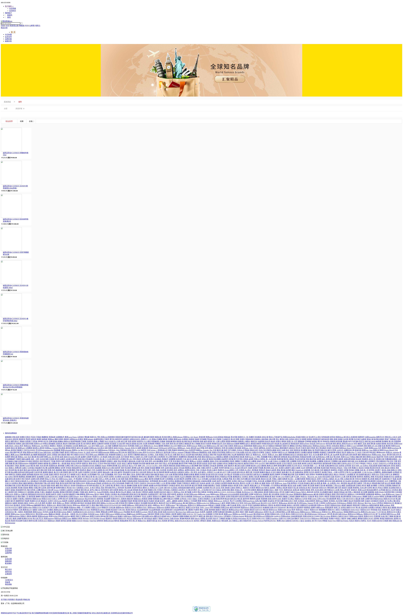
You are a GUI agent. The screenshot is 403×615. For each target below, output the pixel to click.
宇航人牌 (46, 483)
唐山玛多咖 (121, 494)
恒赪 (126, 479)
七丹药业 (381, 485)
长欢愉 (257, 499)
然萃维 (208, 443)
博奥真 (308, 479)
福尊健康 (30, 474)
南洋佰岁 (80, 503)
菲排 (12, 481)
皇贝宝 (42, 494)
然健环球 (127, 437)
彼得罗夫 (140, 441)
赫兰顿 (237, 465)
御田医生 (30, 483)
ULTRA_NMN (157, 465)
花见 (249, 461)
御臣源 (156, 474)
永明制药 (396, 472)
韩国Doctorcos (212, 446)
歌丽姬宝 (323, 452)
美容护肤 (20, 108)
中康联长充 (303, 505)
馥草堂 (208, 468)
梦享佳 (110, 470)
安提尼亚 (81, 459)
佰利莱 (40, 441)
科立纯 (84, 468)
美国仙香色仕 (76, 468)
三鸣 (364, 483)
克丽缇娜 (169, 441)
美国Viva (17, 494)
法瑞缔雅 (307, 470)
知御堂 (14, 503)
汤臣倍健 (264, 439)
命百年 (162, 501)
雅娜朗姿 (45, 437)
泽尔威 (181, 468)
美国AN (257, 459)
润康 (174, 454)
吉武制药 (206, 488)
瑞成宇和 (379, 457)
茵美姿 (282, 439)
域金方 (162, 474)
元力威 (212, 499)
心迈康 (336, 490)
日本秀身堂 (161, 457)
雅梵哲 (143, 450)
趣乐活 (287, 443)
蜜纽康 (253, 443)
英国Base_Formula (51, 448)
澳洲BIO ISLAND (170, 446)
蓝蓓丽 (7, 448)
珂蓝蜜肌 (205, 465)
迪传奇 (304, 463)
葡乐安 (242, 483)
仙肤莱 (363, 439)
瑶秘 (200, 465)
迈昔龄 (223, 505)
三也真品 (203, 470)
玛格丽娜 (291, 452)
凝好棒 (22, 465)
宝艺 (379, 448)
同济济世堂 (105, 490)
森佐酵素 (159, 461)
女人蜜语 (147, 441)
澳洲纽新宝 (237, 477)
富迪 (383, 446)
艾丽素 (83, 441)
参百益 (33, 470)
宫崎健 (149, 499)
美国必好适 (249, 439)
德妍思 (258, 443)
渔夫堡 (267, 441)
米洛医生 (257, 439)
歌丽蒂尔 (334, 470)
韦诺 (74, 483)
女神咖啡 (268, 481)
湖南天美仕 (143, 477)
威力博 (194, 485)
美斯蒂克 (360, 477)
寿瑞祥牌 (112, 454)
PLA (28, 481)
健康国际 (8, 437)
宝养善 (60, 499)
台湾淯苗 (347, 465)
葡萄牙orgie (260, 488)
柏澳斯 (176, 499)
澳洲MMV (264, 505)
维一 (59, 463)
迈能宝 (25, 503)
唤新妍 (309, 452)
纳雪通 (394, 496)
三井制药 (291, 496)
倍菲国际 (236, 474)
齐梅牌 (127, 483)
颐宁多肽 (163, 494)
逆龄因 (336, 492)
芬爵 (287, 461)
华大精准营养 (331, 499)
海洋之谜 (351, 441)
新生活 (189, 441)
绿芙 (355, 443)
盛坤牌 (134, 468)
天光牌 (144, 443)
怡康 (315, 468)
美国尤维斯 (29, 443)
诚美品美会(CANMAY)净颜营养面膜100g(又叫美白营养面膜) (15, 386)
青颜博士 (367, 477)
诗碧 (215, 454)
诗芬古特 (214, 474)
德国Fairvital (36, 499)
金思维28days (321, 457)
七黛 (111, 472)
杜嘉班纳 (354, 437)
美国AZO (66, 485)
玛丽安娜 (71, 443)
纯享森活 (327, 494)
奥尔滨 (233, 439)
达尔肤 (75, 446)
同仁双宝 (194, 472)
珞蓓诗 (27, 479)
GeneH (27, 465)
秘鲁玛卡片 (380, 437)
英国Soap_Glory (247, 448)
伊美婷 (312, 448)
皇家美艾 (318, 472)
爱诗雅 (114, 465)
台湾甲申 (341, 472)
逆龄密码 (144, 494)
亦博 (223, 448)
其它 (317, 448)
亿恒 (115, 472)
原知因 (98, 483)
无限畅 (356, 470)
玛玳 (134, 459)
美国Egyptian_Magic (379, 454)
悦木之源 (262, 450)
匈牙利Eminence (357, 448)
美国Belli (271, 446)
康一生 (268, 459)
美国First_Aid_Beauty (190, 437)
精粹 (362, 501)
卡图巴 (203, 468)
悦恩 (383, 483)
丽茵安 (193, 483)
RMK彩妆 (335, 446)
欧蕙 (299, 463)
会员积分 (12, 11)
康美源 (68, 448)
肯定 (107, 454)
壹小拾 (95, 477)
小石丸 (189, 499)
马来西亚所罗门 (153, 494)
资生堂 (343, 452)
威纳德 (263, 465)
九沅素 (46, 477)
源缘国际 (371, 492)
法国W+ (187, 472)
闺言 (16, 492)
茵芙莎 (289, 463)
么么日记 (261, 463)
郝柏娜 (156, 479)
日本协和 (398, 492)
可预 (377, 461)
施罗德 (246, 463)
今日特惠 (8, 34)
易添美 (297, 452)
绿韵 (307, 474)
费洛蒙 (87, 437)
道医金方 (211, 505)
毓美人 (204, 472)
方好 (312, 470)
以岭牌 (124, 505)
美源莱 (32, 501)
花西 (396, 457)
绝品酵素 (313, 461)
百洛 (364, 443)
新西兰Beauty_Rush (76, 496)
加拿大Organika (69, 457)
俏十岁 (265, 446)
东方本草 (90, 468)
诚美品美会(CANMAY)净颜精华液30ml (15, 154)
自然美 (391, 457)
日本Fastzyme (320, 443)
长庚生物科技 (330, 465)
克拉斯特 (170, 470)
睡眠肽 (21, 25)
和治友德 (82, 481)
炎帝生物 (145, 459)
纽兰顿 (139, 443)
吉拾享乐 (181, 490)
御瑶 (364, 457)
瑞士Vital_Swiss (370, 503)
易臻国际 (188, 477)
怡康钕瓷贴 (299, 472)
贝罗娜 (345, 470)
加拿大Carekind (373, 496)
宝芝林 (43, 488)
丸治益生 (174, 488)
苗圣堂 (91, 492)
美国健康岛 (155, 441)
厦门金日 (220, 446)
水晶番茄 (99, 470)
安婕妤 (197, 439)
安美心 (241, 485)
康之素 (112, 485)
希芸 (355, 483)
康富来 (263, 479)
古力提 (118, 479)
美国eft (154, 439)
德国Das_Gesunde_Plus (204, 450)
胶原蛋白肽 (14, 25)
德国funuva (138, 499)
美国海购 (264, 499)
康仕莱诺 (13, 452)
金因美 (273, 470)
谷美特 (228, 496)
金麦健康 (40, 477)
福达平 (306, 454)
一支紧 (335, 472)
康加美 (63, 454)
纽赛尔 (113, 501)
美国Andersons (79, 499)
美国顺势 (102, 461)
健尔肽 (316, 470)
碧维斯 (41, 479)
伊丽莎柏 (171, 465)
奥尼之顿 (136, 494)
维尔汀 (16, 441)
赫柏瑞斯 (37, 505)
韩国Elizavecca (210, 457)
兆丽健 (147, 468)
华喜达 (268, 483)
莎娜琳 (159, 439)
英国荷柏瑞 (248, 446)
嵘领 (110, 488)
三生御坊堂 (226, 439)
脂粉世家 (356, 492)
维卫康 (398, 499)
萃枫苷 (124, 481)
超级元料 (129, 499)
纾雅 (77, 470)
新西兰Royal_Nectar (151, 446)
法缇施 (68, 459)
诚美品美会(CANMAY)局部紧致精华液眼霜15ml (15, 353)
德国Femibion (257, 446)
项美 (82, 490)
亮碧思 (28, 439)
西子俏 (236, 459)
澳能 (56, 439)
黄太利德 (197, 457)
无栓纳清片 (380, 481)
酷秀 (321, 454)
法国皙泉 (59, 443)
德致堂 (278, 472)
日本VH (8, 483)
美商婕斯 (151, 443)
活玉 (119, 465)
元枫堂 (287, 492)
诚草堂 (120, 472)
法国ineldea (183, 505)
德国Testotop (63, 479)
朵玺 (93, 446)
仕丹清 (304, 499)
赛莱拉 (278, 441)
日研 (321, 470)
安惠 (129, 441)
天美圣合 (205, 454)
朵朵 (272, 468)
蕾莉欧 (383, 443)
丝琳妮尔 (98, 465)
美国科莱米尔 (64, 496)
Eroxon (56, 490)
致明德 (309, 439)
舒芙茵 (121, 503)
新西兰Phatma (250, 496)
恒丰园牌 (144, 503)
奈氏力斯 (124, 441)
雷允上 (101, 479)
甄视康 (211, 477)
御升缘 (302, 459)
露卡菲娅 (251, 479)
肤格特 (40, 463)
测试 (198, 477)
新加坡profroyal (210, 496)
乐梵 (272, 483)
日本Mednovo (342, 503)
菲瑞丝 (334, 463)
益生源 (312, 443)
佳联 (117, 503)
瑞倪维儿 (35, 448)
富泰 (395, 463)
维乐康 (150, 503)
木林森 (205, 485)
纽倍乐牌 (188, 485)
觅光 (234, 479)
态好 (118, 501)
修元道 (239, 499)
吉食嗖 (202, 477)
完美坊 (27, 437)
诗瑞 (14, 437)
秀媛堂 (102, 441)
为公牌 (233, 454)
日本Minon (275, 448)
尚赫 (21, 454)
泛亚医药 (71, 501)
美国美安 (21, 439)
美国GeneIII (362, 490)
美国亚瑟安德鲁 (306, 457)
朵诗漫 (341, 465)
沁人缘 (216, 472)
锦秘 (198, 468)
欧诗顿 (376, 439)
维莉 (37, 465)
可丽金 (352, 457)
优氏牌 (284, 488)
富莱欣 (80, 439)
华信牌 (94, 457)
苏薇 (365, 446)
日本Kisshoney (357, 496)
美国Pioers (298, 499)
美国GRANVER (389, 499)
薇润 (25, 470)
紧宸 (42, 470)
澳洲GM (376, 450)
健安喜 (33, 439)
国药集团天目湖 (34, 494)
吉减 (170, 474)
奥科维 (140, 501)
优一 (242, 490)
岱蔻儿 (164, 463)
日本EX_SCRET (372, 463)
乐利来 (291, 439)
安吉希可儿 (313, 437)
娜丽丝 (292, 446)
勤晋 (158, 483)
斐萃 (241, 503)
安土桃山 (290, 499)
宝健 (23, 443)
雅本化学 (162, 503)
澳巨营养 (24, 485)
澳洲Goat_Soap (367, 450)
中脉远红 (362, 463)
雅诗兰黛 (220, 450)
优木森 (220, 474)
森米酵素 (225, 461)
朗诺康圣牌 (42, 454)
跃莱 (187, 461)
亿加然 (214, 481)
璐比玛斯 (291, 474)
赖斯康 (252, 499)
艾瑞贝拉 (86, 461)
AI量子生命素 (231, 505)
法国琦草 (125, 439)
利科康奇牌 (371, 481)
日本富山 (325, 479)
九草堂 (264, 461)
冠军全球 (243, 468)
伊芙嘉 (68, 468)
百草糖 (71, 499)
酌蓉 (199, 501)
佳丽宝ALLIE (282, 452)
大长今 (394, 437)
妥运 (331, 457)
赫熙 (57, 485)
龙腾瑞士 (181, 470)
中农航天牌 (69, 481)
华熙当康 (138, 505)
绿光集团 (87, 503)
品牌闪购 (8, 39)
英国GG (11, 468)
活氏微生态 (34, 481)
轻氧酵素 (172, 459)
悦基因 (151, 501)
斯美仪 (139, 488)
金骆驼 (150, 492)
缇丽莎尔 (85, 463)
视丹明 (15, 477)
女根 (225, 465)
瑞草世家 (32, 496)
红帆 (333, 481)
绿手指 (56, 457)
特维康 (264, 443)
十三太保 (108, 459)
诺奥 (368, 443)
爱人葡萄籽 (53, 463)
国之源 (16, 470)
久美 (39, 503)
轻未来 (202, 483)
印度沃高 (241, 496)
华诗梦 (221, 468)
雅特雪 (181, 463)
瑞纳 (357, 441)
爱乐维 (57, 459)
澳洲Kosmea (373, 448)
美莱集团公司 (163, 450)
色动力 (380, 488)
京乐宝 (100, 477)
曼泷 (316, 496)
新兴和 (45, 465)
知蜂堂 (359, 483)
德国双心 (53, 446)
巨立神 (132, 472)
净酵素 (237, 461)
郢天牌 (162, 479)
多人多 (329, 454)
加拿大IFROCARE (274, 499)
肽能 (201, 441)
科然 (53, 470)
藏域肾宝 (72, 494)
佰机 (353, 461)
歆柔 (63, 461)
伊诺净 (165, 465)
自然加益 (299, 454)
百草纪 (194, 479)
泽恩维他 (73, 503)
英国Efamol (398, 443)
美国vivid (104, 437)
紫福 (203, 457)
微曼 (47, 459)
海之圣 (156, 472)
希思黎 (351, 439)
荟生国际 (56, 492)
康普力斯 (249, 472)
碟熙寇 (348, 496)
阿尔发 (69, 488)
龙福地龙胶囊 (206, 481)
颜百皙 (56, 474)
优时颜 (131, 479)
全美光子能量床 (228, 463)
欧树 (152, 463)
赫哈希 (349, 505)
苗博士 (239, 505)
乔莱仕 (182, 461)
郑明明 (228, 441)
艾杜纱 (255, 448)
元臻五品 (24, 494)
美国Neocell (38, 443)
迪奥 (283, 450)
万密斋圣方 (186, 483)
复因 (146, 461)
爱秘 (278, 470)
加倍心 (150, 505)
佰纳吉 (212, 461)
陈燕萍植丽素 (76, 441)
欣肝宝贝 (125, 465)
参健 (113, 479)
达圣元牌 (142, 472)
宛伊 (46, 470)
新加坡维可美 (21, 490)
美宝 (391, 461)
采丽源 (18, 474)
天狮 (50, 441)
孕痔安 (58, 461)
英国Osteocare (238, 446)
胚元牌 (11, 470)
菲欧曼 (227, 488)
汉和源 (217, 483)
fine (6, 477)
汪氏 (270, 477)
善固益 (130, 503)
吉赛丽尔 (185, 439)
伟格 (157, 470)
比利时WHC (258, 494)
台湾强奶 (382, 490)
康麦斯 (332, 441)
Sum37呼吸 (200, 448)
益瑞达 (13, 490)
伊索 (307, 459)
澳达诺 (83, 474)
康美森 (62, 492)
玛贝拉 (33, 437)
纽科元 (266, 488)
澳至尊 (181, 479)
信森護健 (123, 501)
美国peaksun (283, 503)
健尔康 (34, 457)
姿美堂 (18, 479)
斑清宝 (192, 470)
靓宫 (214, 463)
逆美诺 (337, 496)
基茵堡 (284, 499)
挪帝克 (94, 443)
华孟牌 (26, 501)
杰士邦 (244, 505)
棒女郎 (74, 461)
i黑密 (169, 494)
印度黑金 (276, 485)
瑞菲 (178, 454)
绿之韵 (45, 441)
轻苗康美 (179, 459)
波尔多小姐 (292, 503)
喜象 (97, 505)
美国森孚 (165, 459)
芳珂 (93, 470)
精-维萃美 (277, 505)
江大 (258, 485)
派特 (70, 472)
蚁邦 (38, 470)
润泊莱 (276, 443)
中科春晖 (194, 501)
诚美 (205, 441)
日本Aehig (247, 503)
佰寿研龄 (100, 499)
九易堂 (80, 472)
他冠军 (381, 501)
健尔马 (375, 488)
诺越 (362, 499)
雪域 (207, 477)
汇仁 (252, 492)
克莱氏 (242, 439)
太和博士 (333, 483)
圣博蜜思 (371, 461)
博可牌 (389, 454)
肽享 (348, 490)
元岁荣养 (223, 483)
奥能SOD (66, 441)
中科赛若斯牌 (360, 494)
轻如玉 (218, 490)
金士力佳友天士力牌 (112, 441)
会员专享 (8, 37)
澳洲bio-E (193, 461)
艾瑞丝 (38, 437)
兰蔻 (214, 450)
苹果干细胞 (188, 463)
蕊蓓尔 (176, 468)
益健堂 (15, 499)
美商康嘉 (156, 499)
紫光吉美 (270, 443)
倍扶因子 (342, 474)
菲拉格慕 (257, 437)
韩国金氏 (393, 439)
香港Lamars (93, 454)
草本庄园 (141, 463)
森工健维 (163, 499)
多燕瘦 (281, 468)
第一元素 (216, 441)
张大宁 (163, 505)
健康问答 (8, 41)
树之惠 (351, 450)
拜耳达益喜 (379, 477)
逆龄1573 (169, 492)
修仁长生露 (59, 477)
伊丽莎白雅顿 (271, 450)
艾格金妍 (187, 452)
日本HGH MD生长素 (113, 481)
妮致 (115, 461)
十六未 (364, 472)
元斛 (165, 488)
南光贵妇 (95, 485)
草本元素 (218, 461)
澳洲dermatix (380, 452)
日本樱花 (303, 452)
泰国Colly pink (372, 446)
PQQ (27, 25)
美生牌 (219, 454)
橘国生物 (260, 490)
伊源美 (231, 461)
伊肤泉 (338, 452)
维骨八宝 (249, 454)
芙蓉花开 (262, 470)
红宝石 (273, 472)
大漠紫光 (62, 490)
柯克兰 (46, 446)
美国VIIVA (375, 474)
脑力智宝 (396, 501)
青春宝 (270, 457)
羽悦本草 (46, 461)
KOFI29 (243, 474)
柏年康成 (198, 454)
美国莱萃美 (11, 443)
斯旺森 (373, 443)
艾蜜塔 (106, 439)
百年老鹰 (42, 481)
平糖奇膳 (136, 454)
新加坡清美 (260, 496)
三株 (399, 481)
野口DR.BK (123, 452)
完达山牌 (363, 488)
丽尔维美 (10, 465)
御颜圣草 (327, 470)
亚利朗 (288, 470)
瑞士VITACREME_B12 (89, 450)
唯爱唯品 (22, 477)
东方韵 (311, 472)
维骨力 (37, 25)
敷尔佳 (240, 463)
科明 (387, 474)
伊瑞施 (386, 477)
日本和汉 (245, 477)
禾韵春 (20, 488)
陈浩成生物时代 (372, 490)
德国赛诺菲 (241, 454)
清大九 (299, 465)
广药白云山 (337, 485)
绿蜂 (143, 474)
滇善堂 (99, 472)
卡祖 (115, 474)
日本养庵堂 (137, 496)
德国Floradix (181, 446)
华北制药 (127, 468)
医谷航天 (17, 505)
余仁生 (337, 479)
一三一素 (317, 465)
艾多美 (303, 448)
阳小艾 (9, 499)
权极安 (386, 488)
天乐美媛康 (323, 492)
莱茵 (335, 439)
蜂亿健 (52, 488)
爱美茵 (135, 501)
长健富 (299, 485)
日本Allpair (289, 494)
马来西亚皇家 (350, 485)
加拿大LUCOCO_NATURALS (225, 492)
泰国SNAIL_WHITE (260, 454)
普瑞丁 (387, 439)
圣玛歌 (194, 459)
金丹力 (247, 443)
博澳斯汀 (158, 443)
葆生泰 (357, 499)
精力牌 (50, 490)
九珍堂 (119, 463)
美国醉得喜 (183, 457)
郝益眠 (121, 483)
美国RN (312, 474)
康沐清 (59, 505)
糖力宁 (389, 479)
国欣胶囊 (363, 481)
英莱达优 (327, 461)
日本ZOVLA (383, 463)
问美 (131, 483)
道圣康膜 (97, 468)
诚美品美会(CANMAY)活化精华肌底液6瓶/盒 (15, 220)
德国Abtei (143, 454)
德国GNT (394, 470)
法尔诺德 (335, 448)
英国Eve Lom (351, 446)
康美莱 (164, 439)
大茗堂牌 (295, 505)
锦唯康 (284, 479)
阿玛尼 (274, 481)
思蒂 (194, 463)
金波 (29, 470)
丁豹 (177, 505)
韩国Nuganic (395, 446)
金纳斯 (251, 459)
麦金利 (272, 441)
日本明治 (170, 481)
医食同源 (358, 450)
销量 (22, 121)
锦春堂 (330, 492)
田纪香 (351, 479)
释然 (393, 492)
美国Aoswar (218, 501)
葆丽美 (340, 459)
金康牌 (83, 457)
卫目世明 (256, 472)
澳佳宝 (132, 457)
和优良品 (333, 468)
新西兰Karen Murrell (387, 450)
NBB (382, 468)
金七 (224, 481)
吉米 (156, 463)
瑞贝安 (361, 468)
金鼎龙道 (173, 472)
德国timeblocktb (202, 505)
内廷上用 (343, 490)
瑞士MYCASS (266, 503)
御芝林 (151, 479)
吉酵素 (253, 461)
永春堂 (214, 470)
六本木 (132, 474)
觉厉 (340, 488)
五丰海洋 (93, 472)
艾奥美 (200, 499)
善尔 (182, 485)
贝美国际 (388, 485)
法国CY (25, 468)
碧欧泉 (252, 450)
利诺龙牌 (234, 496)
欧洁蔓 (184, 441)
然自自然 (390, 443)
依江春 (102, 459)
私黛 (394, 479)
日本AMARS (151, 483)
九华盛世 (122, 459)
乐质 (102, 474)
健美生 (339, 443)
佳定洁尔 (248, 452)
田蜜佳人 (239, 488)
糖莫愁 (364, 479)
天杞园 (92, 461)
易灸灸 (230, 485)
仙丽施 (397, 477)
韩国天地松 (226, 454)
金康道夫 (180, 494)
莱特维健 (61, 465)
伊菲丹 (106, 477)
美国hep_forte (22, 457)
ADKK (10, 477)
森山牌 (350, 483)
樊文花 (320, 441)
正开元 (111, 496)
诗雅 (327, 457)
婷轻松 (83, 505)
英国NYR (285, 446)
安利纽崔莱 (325, 437)
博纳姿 (22, 441)
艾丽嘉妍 (308, 441)
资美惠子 (28, 441)
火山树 (270, 461)
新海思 (344, 505)
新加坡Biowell (81, 485)
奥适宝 (67, 452)
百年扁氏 (205, 479)
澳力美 (19, 452)
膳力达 (86, 490)
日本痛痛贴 (169, 479)
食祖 (273, 496)
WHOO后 (94, 452)
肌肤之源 (311, 450)
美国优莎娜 (119, 437)
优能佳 (392, 468)
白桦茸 (31, 25)
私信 (236, 463)
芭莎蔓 (229, 477)
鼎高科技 (28, 499)
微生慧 (246, 485)
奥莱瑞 (144, 499)
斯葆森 (238, 492)
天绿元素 (261, 481)
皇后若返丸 (355, 481)
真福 (388, 470)
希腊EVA (355, 468)
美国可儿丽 (289, 477)
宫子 (68, 474)
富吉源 (208, 474)
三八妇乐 (358, 452)
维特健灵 (133, 470)
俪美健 (44, 439)
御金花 (268, 470)
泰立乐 (14, 496)
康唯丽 (297, 496)
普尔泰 (322, 485)
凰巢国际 (59, 470)
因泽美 (278, 463)
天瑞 (156, 454)
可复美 (386, 457)
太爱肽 (222, 441)
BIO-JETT (223, 472)
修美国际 (283, 485)
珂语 (41, 474)
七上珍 (162, 483)
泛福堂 (7, 501)
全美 (169, 463)
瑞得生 (121, 490)
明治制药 (79, 479)
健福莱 (344, 461)
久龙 (390, 474)
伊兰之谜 (115, 483)
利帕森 (285, 496)
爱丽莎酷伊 (284, 448)
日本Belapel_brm (198, 496)
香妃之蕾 (89, 477)
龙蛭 (336, 488)
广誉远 (345, 468)
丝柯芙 (173, 494)
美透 (322, 465)
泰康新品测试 (180, 481)
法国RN (180, 501)
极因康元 (211, 485)
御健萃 (38, 496)
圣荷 (17, 437)
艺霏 (170, 461)
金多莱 (208, 483)
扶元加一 (291, 479)
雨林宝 (181, 443)
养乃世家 (311, 485)
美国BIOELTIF (388, 503)
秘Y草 (12, 501)
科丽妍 (340, 439)
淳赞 (106, 488)
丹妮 (28, 490)
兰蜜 (325, 490)
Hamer (104, 465)
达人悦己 (247, 470)
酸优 (232, 490)
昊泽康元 (332, 501)
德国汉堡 (378, 479)
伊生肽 (209, 470)
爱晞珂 (398, 483)
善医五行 (170, 499)
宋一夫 (99, 457)
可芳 (135, 465)
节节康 (263, 485)
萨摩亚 (261, 452)
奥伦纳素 (237, 448)
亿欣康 (117, 457)
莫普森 (175, 474)
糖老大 (63, 488)
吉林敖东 (180, 472)
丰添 (41, 465)
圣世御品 (157, 459)
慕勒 (169, 450)
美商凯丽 (188, 481)
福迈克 (146, 501)
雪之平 (232, 501)
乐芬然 (18, 485)
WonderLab (299, 470)
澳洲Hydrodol (371, 457)
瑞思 (334, 443)
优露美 (321, 494)
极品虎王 (367, 474)
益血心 (194, 499)
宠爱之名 (290, 441)
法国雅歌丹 (60, 437)
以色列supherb (331, 503)
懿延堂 (95, 481)
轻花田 (31, 485)
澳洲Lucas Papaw (71, 437)
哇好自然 (162, 492)
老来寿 (354, 454)
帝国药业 (223, 477)
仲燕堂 (52, 483)
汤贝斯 (399, 479)
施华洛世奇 (325, 439)
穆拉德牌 (357, 472)
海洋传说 (134, 437)
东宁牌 (74, 472)
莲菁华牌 (68, 492)
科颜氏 (233, 450)
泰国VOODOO (79, 454)
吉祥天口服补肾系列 (314, 463)
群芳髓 (371, 470)
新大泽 (176, 443)
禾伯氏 (52, 485)
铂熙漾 (192, 488)
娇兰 (257, 450)
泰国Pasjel (21, 448)
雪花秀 (317, 450)
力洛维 (107, 485)
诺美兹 (37, 492)
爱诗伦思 (115, 459)
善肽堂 (113, 463)
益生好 (56, 481)
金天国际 (55, 452)
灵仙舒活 (271, 501)
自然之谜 (265, 437)
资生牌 (134, 488)
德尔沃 (313, 479)
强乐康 (256, 477)
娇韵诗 (42, 448)
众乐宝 (217, 488)
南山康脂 (14, 472)
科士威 (282, 443)
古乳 (237, 470)
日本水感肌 (240, 452)
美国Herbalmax (23, 463)
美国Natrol (230, 443)
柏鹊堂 (382, 496)
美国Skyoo (192, 503)
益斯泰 (276, 494)
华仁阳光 (78, 477)
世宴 (145, 490)
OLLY (199, 479)
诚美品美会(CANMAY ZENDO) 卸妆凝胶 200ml (15, 287)
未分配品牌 (312, 505)
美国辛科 (35, 461)
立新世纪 (80, 437)
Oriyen (232, 468)
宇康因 (81, 492)
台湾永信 (183, 499)
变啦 (341, 479)
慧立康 (297, 459)
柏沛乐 (178, 485)
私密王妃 (343, 494)
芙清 (174, 461)
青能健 (214, 443)
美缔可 (166, 461)
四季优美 (18, 468)
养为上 (114, 488)
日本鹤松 (238, 501)
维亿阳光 (344, 483)
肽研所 (176, 477)
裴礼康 (193, 448)
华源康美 (364, 459)
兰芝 (229, 450)
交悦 (154, 490)
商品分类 (4, 28)
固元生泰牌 (163, 481)
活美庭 (245, 459)
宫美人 (54, 499)
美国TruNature (304, 443)
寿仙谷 (339, 468)
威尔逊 (316, 494)
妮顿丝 (394, 459)
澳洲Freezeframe (393, 448)
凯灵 (21, 446)
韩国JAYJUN (231, 452)
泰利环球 (118, 439)
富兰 (310, 454)
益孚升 (145, 470)
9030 (169, 488)
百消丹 (327, 505)
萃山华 (123, 492)
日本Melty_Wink (114, 450)
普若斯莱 (357, 501)
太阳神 (88, 457)
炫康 (349, 461)
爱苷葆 (168, 483)
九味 (133, 492)
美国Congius (312, 499)
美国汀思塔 (336, 494)
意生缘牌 (107, 499)
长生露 (237, 468)
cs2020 (258, 465)
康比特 (65, 443)
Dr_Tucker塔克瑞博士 (102, 492)
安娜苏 (251, 437)
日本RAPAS (87, 479)
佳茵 (32, 459)
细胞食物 (301, 441)
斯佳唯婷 (322, 448)
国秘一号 (24, 496)
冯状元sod (241, 481)
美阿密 (306, 472)
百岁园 (68, 470)
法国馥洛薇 (370, 494)
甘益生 (237, 490)
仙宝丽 (77, 443)
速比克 (387, 468)
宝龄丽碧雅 (331, 452)
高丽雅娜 (57, 450)
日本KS (276, 461)
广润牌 (177, 496)
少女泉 (7, 488)
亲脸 (211, 454)
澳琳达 (31, 488)
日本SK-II (240, 450)
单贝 (93, 488)
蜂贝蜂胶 (320, 481)
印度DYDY (323, 488)
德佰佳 (289, 505)
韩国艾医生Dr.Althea (135, 452)
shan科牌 (336, 454)
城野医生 (262, 448)
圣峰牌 (217, 505)
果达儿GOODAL (149, 452)
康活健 (397, 503)
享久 (99, 474)
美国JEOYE (156, 496)
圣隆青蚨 (220, 465)
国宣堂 (290, 488)
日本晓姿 (67, 477)
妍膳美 (253, 490)
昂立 (53, 479)
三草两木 (322, 503)
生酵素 (346, 450)
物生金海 (106, 472)
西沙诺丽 (305, 461)
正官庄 (284, 463)
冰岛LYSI (134, 448)
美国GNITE (9, 494)
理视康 (199, 485)
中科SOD (358, 479)
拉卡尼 (37, 501)
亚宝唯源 (392, 488)
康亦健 (283, 470)
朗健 (318, 468)
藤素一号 (269, 485)
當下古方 (212, 490)
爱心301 (129, 459)
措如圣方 (44, 501)
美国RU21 (120, 454)
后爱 (48, 488)
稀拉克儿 (388, 437)
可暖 (395, 461)
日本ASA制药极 (186, 496)
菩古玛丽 (234, 437)
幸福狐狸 (319, 474)
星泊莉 (140, 490)
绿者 (340, 461)
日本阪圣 (171, 485)
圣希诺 (138, 474)
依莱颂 (115, 490)
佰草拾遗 (21, 472)
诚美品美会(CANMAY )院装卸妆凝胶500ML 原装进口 (16, 419)
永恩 (101, 501)
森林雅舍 (234, 441)
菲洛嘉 (298, 437)
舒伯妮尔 (307, 483)
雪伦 (99, 437)
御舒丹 (175, 457)
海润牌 (156, 492)
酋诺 (379, 483)
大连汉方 (226, 501)
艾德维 (179, 483)
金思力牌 (348, 454)
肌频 (276, 490)
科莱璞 (252, 488)
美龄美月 (231, 465)
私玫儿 (303, 492)
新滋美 (105, 457)
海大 (193, 443)
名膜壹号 (287, 468)
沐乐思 (268, 448)
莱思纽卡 (294, 483)
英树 (267, 463)
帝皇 (61, 485)
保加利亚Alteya (182, 450)
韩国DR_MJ (61, 446)
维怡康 (374, 483)
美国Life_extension (392, 452)
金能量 (151, 485)
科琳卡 (151, 459)
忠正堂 (182, 477)
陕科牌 (161, 472)
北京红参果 (319, 490)
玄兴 (353, 465)
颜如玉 (267, 472)
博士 (277, 439)
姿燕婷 (255, 468)
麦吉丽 (64, 463)
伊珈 (24, 452)
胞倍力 (118, 485)
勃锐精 (106, 443)
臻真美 (272, 474)
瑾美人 (350, 492)
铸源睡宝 (302, 474)
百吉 (182, 492)
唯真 (178, 461)
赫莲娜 (378, 441)
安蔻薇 (51, 459)
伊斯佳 (45, 443)
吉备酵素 (205, 461)
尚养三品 (108, 479)
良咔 (124, 474)
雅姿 (68, 463)
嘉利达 (88, 443)
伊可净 (281, 492)
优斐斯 (335, 459)
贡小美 (291, 472)
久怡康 (138, 461)
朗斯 (237, 439)
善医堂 (326, 496)
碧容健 (332, 496)
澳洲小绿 (258, 483)
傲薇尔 (247, 441)
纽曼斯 (304, 439)
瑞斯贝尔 (12, 474)
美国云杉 (150, 472)
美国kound (30, 505)
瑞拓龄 (210, 501)
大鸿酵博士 (377, 472)
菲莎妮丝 (113, 443)
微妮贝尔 (254, 441)
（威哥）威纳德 (171, 501)
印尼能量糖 (109, 474)
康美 (153, 470)
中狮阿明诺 (393, 481)
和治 (93, 505)
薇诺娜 (135, 463)
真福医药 (48, 492)
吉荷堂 (50, 501)
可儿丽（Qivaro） (300, 477)
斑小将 (105, 470)
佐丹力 (95, 463)
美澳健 (162, 441)
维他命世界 (295, 443)
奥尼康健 (8, 485)
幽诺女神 (386, 465)
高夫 (164, 443)
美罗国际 (131, 446)
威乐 (323, 459)
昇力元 (170, 454)
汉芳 (295, 441)
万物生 (274, 479)
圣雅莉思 (100, 443)
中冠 (256, 463)
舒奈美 (377, 468)
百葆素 (349, 488)
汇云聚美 (215, 468)
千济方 (280, 490)
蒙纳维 (161, 446)
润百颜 (378, 459)
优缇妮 (25, 488)
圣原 (313, 457)
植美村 (210, 441)
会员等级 (12, 8)
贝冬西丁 (377, 470)
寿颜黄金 (187, 468)
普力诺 (83, 443)
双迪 (105, 463)
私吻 (152, 474)
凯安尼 (203, 443)
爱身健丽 (51, 443)
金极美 (62, 459)
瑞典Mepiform (367, 454)
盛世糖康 (190, 457)
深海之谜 (205, 459)
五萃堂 (194, 492)
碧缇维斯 (13, 488)
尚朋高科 (86, 472)
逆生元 (369, 483)
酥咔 (73, 470)
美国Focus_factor (281, 483)
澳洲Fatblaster (88, 439)
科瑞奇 (329, 448)
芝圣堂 (250, 505)
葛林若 (291, 459)
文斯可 (319, 479)
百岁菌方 (49, 503)
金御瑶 (23, 474)
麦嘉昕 (173, 483)
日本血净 (212, 465)
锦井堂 (53, 494)
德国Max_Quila (380, 494)
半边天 (144, 496)
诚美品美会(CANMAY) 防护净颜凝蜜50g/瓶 (16, 253)
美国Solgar (27, 446)
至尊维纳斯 (154, 481)
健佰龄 (314, 441)
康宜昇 (344, 488)
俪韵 (359, 454)
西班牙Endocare (347, 443)
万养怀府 (144, 492)
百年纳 (32, 490)
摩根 (128, 474)
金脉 (61, 457)
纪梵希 (333, 450)
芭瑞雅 (260, 468)
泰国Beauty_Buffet (183, 448)
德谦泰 (365, 496)
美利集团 (255, 470)
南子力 (88, 505)
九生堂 (303, 468)
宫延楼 (384, 479)
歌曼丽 (302, 479)
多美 (54, 503)
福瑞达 (331, 479)
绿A (57, 479)
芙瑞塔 (340, 470)
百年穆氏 (75, 492)
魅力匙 (140, 437)
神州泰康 (74, 459)
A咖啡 (279, 479)
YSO (225, 474)
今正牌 (247, 483)
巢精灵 (50, 472)
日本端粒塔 (374, 501)
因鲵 (78, 494)
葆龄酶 (129, 485)
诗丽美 (65, 472)
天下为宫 (355, 463)
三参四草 (10, 492)
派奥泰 (123, 499)
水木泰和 (117, 477)
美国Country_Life (101, 446)
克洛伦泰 (314, 488)
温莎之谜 (80, 448)
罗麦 (388, 461)
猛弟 (283, 472)
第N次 (96, 494)
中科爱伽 (210, 492)
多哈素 (241, 457)
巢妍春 (384, 472)
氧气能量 (188, 492)
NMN (3, 25)
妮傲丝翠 (145, 448)
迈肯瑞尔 (31, 468)
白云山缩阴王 (230, 470)
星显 (49, 470)
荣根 (238, 479)
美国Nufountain (66, 450)
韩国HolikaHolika (289, 437)
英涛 (41, 461)
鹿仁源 (271, 494)
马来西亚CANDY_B (83, 488)
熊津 (109, 463)
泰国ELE (343, 446)
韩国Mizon (339, 437)
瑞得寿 (302, 490)
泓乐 (29, 457)
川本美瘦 (163, 470)
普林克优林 (38, 483)
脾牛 (150, 470)
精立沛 (351, 501)
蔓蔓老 (262, 472)
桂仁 (338, 483)
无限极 (170, 439)
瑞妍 (109, 446)
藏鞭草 (164, 496)
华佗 (83, 477)
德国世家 (278, 446)
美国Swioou (88, 496)
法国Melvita (73, 439)
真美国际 (30, 492)
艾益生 (329, 472)
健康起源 (187, 443)
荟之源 (295, 488)
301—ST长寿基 (203, 490)
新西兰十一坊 (146, 439)
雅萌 (339, 463)
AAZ (208, 503)
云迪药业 (69, 490)
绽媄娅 (219, 463)
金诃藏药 (374, 485)
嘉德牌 (392, 483)
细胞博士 (241, 441)
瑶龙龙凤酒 (373, 465)
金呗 (255, 474)
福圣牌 (64, 501)
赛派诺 (307, 490)
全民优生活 (303, 488)
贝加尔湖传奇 (310, 501)
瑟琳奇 (228, 503)
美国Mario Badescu (319, 446)
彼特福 (226, 468)
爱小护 (65, 499)
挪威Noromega (139, 479)
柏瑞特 (381, 439)
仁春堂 (222, 503)
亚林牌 (145, 485)
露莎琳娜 (194, 465)
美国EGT (187, 501)
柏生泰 (112, 492)
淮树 (139, 465)
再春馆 (174, 450)
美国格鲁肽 (298, 494)
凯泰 (57, 483)
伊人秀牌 (169, 457)
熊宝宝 (361, 441)
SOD (7, 25)
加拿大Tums (38, 452)
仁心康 (342, 477)
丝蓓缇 (199, 461)
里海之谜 (370, 439)
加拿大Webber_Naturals (122, 448)
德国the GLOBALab (107, 503)
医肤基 (134, 443)
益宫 (337, 465)
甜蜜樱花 (316, 452)
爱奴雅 (345, 441)
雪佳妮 (209, 439)
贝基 (361, 470)
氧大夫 (123, 485)
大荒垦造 (379, 503)
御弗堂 (228, 481)
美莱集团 (123, 450)
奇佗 (72, 454)
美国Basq (50, 439)
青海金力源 (343, 492)
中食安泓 (17, 481)
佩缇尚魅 (312, 459)
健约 (366, 461)
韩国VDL (93, 437)
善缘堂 (325, 501)
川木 (212, 483)
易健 (379, 446)
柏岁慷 (324, 472)
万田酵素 (334, 461)
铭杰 (193, 454)
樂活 (229, 490)
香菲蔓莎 (124, 461)
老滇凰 (152, 468)
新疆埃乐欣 (288, 490)
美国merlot (195, 452)
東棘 (263, 483)
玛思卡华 (395, 454)
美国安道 (296, 450)
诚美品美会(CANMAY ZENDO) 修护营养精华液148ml (15, 320)
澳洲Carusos (14, 454)
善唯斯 (277, 474)
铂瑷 (48, 485)
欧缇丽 (273, 459)
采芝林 (316, 492)
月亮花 (392, 465)
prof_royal (281, 477)
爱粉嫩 (28, 477)
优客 (273, 439)
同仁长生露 (128, 490)
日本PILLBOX (346, 463)
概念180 (314, 483)
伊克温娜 (88, 459)
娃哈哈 (260, 492)
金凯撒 (272, 488)
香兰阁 (15, 463)
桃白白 (336, 474)
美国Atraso (76, 505)
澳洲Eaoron (114, 452)
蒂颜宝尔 (330, 490)
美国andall (223, 494)
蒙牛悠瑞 (129, 494)
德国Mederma (103, 450)
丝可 (198, 483)
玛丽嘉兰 (19, 450)
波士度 (387, 483)
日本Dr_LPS (33, 503)
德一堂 (366, 470)
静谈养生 (356, 488)
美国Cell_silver (273, 454)
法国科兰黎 (35, 479)
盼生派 (227, 499)
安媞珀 (214, 452)
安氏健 (157, 501)
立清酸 (297, 479)
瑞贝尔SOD (123, 446)
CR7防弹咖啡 (92, 474)
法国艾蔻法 (169, 468)
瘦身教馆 (111, 437)
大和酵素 (293, 461)
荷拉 (319, 437)
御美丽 (45, 463)
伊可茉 (277, 501)
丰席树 (250, 494)
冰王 (214, 439)
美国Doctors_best (38, 446)
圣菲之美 (372, 459)
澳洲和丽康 (264, 477)
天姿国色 (90, 441)
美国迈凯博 (220, 499)
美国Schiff (30, 452)
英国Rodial (93, 448)
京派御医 (199, 488)
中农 (184, 459)
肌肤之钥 (323, 450)
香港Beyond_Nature (393, 494)
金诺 (294, 485)
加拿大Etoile (379, 492)
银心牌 (91, 501)
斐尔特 (337, 477)
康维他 (283, 441)
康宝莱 (15, 439)
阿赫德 (150, 490)
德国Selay (156, 505)
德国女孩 (158, 437)
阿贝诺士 (167, 490)
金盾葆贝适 (79, 501)
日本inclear (78, 465)
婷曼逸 (191, 474)
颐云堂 (229, 474)
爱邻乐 (270, 505)
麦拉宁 (124, 463)
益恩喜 (224, 490)
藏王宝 (97, 490)
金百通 (76, 481)
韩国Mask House (345, 448)
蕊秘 (293, 468)
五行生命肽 (347, 481)
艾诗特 (369, 488)
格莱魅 (191, 439)
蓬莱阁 (45, 472)
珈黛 (23, 459)
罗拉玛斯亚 (221, 452)
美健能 (197, 443)
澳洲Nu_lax (76, 450)
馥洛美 (23, 481)
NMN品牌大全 (289, 481)
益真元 (330, 474)
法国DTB (255, 452)
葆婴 (12, 441)
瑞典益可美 (396, 485)
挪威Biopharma (307, 494)
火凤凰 (346, 479)
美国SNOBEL (274, 492)
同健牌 (264, 501)
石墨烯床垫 (134, 477)
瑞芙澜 (325, 463)
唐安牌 (266, 492)
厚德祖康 (268, 496)
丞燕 (287, 439)
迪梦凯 (187, 470)
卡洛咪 (249, 468)
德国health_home (204, 494)
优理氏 (111, 477)
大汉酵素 (282, 461)
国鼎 (122, 479)
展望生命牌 (29, 472)
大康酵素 (320, 461)
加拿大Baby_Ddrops (12, 446)
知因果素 (256, 505)
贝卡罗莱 (247, 490)
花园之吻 (37, 488)
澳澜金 (60, 441)
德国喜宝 (219, 457)
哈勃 (238, 472)
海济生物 (167, 452)
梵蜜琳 (109, 465)
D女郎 (242, 465)
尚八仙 (351, 472)
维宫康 (372, 468)
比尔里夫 (100, 448)
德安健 (20, 503)
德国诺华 (272, 463)
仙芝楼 (274, 477)
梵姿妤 (129, 501)
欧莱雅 (325, 474)
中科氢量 (248, 481)
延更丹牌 (68, 483)
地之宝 (168, 503)
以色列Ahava (172, 448)
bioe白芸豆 (126, 477)
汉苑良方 (210, 472)
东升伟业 (298, 446)
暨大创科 (337, 457)
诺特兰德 (12, 479)
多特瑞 (13, 450)
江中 (252, 483)
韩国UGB (304, 437)
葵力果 (268, 479)
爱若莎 (138, 459)
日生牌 (150, 457)
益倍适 (204, 463)
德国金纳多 (196, 481)
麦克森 (218, 479)
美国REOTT (22, 492)
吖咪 (347, 472)
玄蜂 (229, 472)
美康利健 (280, 459)
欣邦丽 (202, 474)
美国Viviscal (345, 457)
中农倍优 (65, 494)
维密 (194, 477)
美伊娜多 (384, 441)
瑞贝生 (384, 470)
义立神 (160, 488)
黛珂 (329, 450)
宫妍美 (222, 496)
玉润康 (45, 474)
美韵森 (351, 470)
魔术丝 (118, 492)
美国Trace (177, 492)
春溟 (21, 470)
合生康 (233, 472)
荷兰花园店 (230, 448)
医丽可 (7, 490)
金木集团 (212, 479)
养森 (230, 479)
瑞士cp (131, 465)
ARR (154, 461)
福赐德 (266, 490)
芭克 (87, 454)
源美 (155, 457)
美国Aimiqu (90, 494)
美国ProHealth (91, 483)
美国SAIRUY (289, 501)
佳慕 (199, 459)
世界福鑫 (388, 496)
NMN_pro (358, 465)
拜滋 (288, 483)
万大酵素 (243, 461)
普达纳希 (128, 488)
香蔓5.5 (96, 441)
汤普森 (54, 454)
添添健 (116, 470)
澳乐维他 (267, 468)
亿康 (61, 472)
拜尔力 (183, 454)
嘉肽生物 (131, 461)
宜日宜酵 (364, 492)
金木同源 (157, 485)
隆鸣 (275, 465)
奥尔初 (43, 485)
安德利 (304, 485)
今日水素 (316, 454)
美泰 (14, 485)
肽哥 (175, 470)
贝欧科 (101, 494)
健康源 (86, 501)
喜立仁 (271, 490)
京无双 (96, 501)
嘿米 (19, 496)
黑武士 (43, 505)
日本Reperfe (162, 448)
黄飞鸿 (356, 474)
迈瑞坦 (358, 485)
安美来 (34, 441)
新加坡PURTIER (88, 465)
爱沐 (113, 468)
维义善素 (371, 479)
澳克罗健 (353, 477)
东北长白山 (246, 492)
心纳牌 (367, 499)
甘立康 (300, 483)
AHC (276, 468)
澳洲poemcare (215, 503)
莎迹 (296, 474)
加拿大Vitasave (295, 492)
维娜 (10, 463)
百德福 (366, 468)
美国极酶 (264, 457)
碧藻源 (178, 465)
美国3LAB (154, 488)
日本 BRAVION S (348, 499)
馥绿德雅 (174, 463)
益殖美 (380, 465)
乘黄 (218, 496)
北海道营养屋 (234, 457)
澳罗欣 (314, 481)
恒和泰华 (68, 461)
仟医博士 (21, 499)
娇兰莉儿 (347, 437)
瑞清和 (48, 494)
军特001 (205, 501)
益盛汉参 (296, 490)
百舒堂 (299, 461)
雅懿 (64, 470)
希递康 (229, 483)
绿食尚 (259, 461)
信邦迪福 (21, 461)
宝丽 (291, 450)
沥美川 (279, 450)
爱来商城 (7, 102)
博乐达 (73, 463)
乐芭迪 (390, 463)
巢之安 (56, 472)
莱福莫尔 (107, 501)
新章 (171, 443)
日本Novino (57, 501)
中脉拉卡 (95, 459)
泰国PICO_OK (243, 437)
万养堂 (157, 477)
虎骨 (312, 490)
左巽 (138, 468)
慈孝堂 (139, 470)
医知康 (358, 459)
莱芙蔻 (78, 463)
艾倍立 (382, 474)
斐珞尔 (251, 463)
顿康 (97, 461)
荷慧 (162, 468)
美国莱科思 (316, 439)
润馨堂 (345, 501)
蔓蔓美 (197, 474)
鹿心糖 (185, 503)
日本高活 (394, 490)
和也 (142, 468)
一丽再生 (278, 488)
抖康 (8, 472)
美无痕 (164, 437)
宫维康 (241, 470)
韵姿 (102, 488)
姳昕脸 (147, 463)
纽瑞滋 (55, 441)
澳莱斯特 (101, 454)
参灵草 (140, 485)
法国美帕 (51, 468)
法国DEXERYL (135, 439)
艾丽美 (230, 446)
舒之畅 (44, 468)
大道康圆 (349, 474)
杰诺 (226, 446)
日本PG (321, 496)
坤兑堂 (363, 485)
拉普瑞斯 (359, 446)
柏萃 (295, 501)
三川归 (51, 477)
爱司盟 (199, 463)
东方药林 (339, 501)
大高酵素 (28, 448)
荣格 (256, 492)
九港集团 (225, 479)
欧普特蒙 (339, 441)
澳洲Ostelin (177, 439)
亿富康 (282, 494)
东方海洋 (357, 439)
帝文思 (298, 448)
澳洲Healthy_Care (85, 446)
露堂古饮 (327, 481)
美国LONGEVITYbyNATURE (110, 505)
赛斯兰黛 (13, 457)
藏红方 (7, 481)
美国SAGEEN (47, 499)
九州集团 (76, 490)
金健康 (27, 459)
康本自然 (310, 492)
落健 (16, 461)
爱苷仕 (217, 477)
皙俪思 (61, 452)
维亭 (124, 443)
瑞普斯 (319, 459)
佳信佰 (42, 459)
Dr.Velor (370, 472)
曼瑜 (90, 463)
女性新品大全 (107, 483)
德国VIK (304, 496)
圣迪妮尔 (10, 461)
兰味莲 (365, 448)
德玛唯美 (164, 485)
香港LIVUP (235, 503)
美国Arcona (202, 446)
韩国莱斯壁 (33, 463)
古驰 (270, 439)
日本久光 (280, 481)
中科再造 (113, 494)
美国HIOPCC (116, 499)
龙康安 (149, 496)
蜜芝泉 (32, 465)
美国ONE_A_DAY (134, 450)
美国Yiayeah (255, 503)
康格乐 (129, 492)
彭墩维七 (110, 461)
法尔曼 (345, 439)
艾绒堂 (217, 485)
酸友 (146, 479)
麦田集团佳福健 (184, 488)
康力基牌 (40, 457)
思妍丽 (218, 439)
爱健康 (186, 474)
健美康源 (329, 485)
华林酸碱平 (11, 459)
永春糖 (297, 468)
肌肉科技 (326, 441)
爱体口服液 (22, 483)
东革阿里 (387, 492)
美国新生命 (53, 465)
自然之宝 (297, 439)
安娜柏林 (115, 446)
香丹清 (62, 483)
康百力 (339, 499)
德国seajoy (131, 505)
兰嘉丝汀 (268, 452)
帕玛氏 (286, 459)
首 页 (13, 32)
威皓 (280, 454)
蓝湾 (325, 454)
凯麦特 (265, 494)
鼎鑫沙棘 (358, 457)
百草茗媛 (163, 477)
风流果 (323, 468)
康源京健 (253, 485)
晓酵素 (242, 443)
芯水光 (119, 474)
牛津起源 (310, 496)
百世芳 (210, 463)
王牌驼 (67, 465)
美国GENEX (80, 483)
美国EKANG (51, 505)
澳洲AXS (270, 465)
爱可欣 (112, 439)
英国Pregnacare (192, 446)
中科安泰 (306, 465)
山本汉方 (340, 450)
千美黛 (52, 461)
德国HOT (246, 488)
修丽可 (359, 443)
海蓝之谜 (13, 448)
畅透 (368, 485)
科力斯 (77, 457)
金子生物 (299, 481)
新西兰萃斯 (96, 503)
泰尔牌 (343, 496)
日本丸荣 (365, 452)
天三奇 (102, 485)
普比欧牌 (126, 472)
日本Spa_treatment (177, 452)
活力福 (186, 494)
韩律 (308, 448)
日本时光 (142, 483)
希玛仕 (328, 446)
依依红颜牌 (244, 494)
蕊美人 (194, 468)
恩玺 (126, 503)
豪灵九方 (37, 485)
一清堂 (36, 459)
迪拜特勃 (246, 499)
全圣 (199, 472)
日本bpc (366, 465)
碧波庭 (121, 470)
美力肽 (127, 470)
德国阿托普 (20, 501)
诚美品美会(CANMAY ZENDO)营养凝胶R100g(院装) (15, 187)
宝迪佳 (232, 488)
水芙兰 (78, 474)
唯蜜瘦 (73, 474)
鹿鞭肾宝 (396, 474)
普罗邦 (130, 454)
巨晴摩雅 (188, 479)
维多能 (349, 503)
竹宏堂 (136, 483)
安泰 (59, 454)
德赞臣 (262, 459)
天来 (224, 443)
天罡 (122, 457)
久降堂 (59, 494)
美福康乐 (206, 499)
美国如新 (52, 437)
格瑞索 (283, 505)
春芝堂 (219, 481)
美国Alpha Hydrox (76, 452)
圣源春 (134, 485)
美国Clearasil (153, 448)
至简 (111, 490)
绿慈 (106, 448)
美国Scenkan (170, 505)
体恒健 (135, 490)
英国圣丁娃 (163, 454)
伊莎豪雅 (203, 439)
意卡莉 (316, 503)
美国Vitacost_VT (251, 457)
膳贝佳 (290, 485)
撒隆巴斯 (276, 457)
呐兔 (372, 477)
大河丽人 (151, 454)
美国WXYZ (192, 505)
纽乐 (287, 450)
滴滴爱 (361, 474)
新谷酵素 (304, 450)
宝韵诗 (23, 505)
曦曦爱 (157, 468)
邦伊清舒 (121, 488)
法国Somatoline (370, 437)
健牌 (139, 448)
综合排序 (9, 121)
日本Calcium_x (152, 450)
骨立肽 (138, 492)
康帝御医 (309, 468)
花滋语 (367, 501)
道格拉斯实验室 (350, 459)
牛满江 (42, 492)
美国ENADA (106, 468)
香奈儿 (271, 437)
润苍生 (97, 488)
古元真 (119, 443)
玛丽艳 (18, 459)
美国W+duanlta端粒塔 (100, 496)
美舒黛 (230, 459)
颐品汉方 (44, 490)
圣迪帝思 (224, 459)
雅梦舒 (384, 448)
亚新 (209, 452)
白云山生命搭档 (233, 494)
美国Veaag (319, 501)
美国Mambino (307, 446)
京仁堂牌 (144, 457)
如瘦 (329, 463)
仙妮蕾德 (261, 441)
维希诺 (203, 492)
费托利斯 (330, 488)
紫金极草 (38, 468)
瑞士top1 (361, 503)
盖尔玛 (219, 443)
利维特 (60, 439)
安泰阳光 (174, 490)
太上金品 (87, 452)
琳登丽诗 (26, 454)
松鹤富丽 (284, 457)
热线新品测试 (132, 481)
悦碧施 (274, 452)
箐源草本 (82, 470)
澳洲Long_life (49, 457)
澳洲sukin (209, 437)
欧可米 (144, 505)
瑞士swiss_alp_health (314, 477)
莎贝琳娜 (284, 474)
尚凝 (160, 463)
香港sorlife (170, 496)
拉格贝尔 (291, 448)
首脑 (282, 501)
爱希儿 (169, 437)
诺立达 (242, 472)
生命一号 (72, 479)
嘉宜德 (36, 474)
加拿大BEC (47, 452)
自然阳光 (14, 483)
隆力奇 (391, 441)
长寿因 (234, 481)
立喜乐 (49, 454)
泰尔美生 (236, 483)
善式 (309, 488)
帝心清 (212, 488)
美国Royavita (201, 503)
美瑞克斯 (202, 437)
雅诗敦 (388, 446)
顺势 (43, 503)
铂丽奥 (18, 443)
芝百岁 (100, 463)
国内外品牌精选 (11, 433)
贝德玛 (137, 457)
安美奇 (62, 468)
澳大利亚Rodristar (376, 499)
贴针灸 (189, 459)
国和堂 (33, 477)
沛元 (137, 472)
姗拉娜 (146, 437)
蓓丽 (366, 441)
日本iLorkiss (321, 499)
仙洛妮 (378, 443)
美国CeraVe (139, 446)
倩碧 (225, 450)
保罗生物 (329, 443)
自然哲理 (192, 450)
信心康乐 (95, 479)
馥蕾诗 (211, 448)
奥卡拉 (391, 477)
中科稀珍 (278, 496)
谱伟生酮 (281, 465)
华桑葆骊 (388, 459)
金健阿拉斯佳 (99, 439)
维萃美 (73, 448)
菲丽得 (151, 437)
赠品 (331, 439)
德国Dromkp (214, 494)
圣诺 (332, 477)
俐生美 (128, 443)
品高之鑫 (258, 501)
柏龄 (68, 454)
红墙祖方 (137, 503)
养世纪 (67, 503)
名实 (167, 474)
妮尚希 (117, 468)
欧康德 (361, 461)
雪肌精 (246, 450)
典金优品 (44, 496)
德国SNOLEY (53, 496)
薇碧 (328, 468)
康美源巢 (329, 459)
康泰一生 (326, 483)
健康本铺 (338, 481)
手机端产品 (278, 437)
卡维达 (16, 465)
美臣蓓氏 (372, 452)
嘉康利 (39, 439)
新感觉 (80, 461)
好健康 (236, 443)
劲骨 (167, 443)
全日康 (176, 479)
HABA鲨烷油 (218, 437)
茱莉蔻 (178, 441)
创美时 (134, 441)
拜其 (222, 488)
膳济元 (155, 503)
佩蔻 (293, 470)
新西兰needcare (176, 503)
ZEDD (295, 463)
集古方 (259, 474)
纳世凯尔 (69, 446)
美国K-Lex (60, 503)
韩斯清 (110, 448)
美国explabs (193, 494)
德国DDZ (8, 503)
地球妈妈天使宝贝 (289, 454)
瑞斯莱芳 (361, 437)
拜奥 (72, 465)
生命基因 (49, 481)
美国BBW (217, 448)
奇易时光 (221, 470)
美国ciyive (320, 505)
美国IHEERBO (335, 505)
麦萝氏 (251, 477)
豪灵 (287, 472)
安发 (142, 461)
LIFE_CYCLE (147, 465)
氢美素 (257, 479)
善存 (23, 479)
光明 (349, 468)
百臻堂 (51, 474)
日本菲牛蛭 (38, 472)
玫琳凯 (22, 437)
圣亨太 (92, 490)
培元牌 (188, 454)
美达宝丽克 (326, 477)
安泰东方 (354, 490)
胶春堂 (317, 485)
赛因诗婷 (196, 441)
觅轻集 (107, 494)
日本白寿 (89, 481)
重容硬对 (151, 477)
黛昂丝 (129, 463)
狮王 (258, 457)
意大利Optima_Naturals (305, 503)
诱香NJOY (159, 452)
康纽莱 (66, 439)
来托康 (235, 485)
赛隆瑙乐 (102, 481)
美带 (150, 461)
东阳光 (147, 474)
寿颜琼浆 (382, 461)
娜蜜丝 (57, 468)
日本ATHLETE (119, 496)
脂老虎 (211, 459)
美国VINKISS (67, 505)
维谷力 (398, 488)
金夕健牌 (34, 454)
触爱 (343, 485)
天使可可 (275, 503)
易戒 (72, 477)
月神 (347, 477)
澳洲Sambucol (186, 465)
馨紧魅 (82, 494)
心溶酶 (38, 490)
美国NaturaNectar (248, 501)
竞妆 (119, 461)
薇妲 (311, 465)
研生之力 (48, 479)
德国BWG (351, 494)
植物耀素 (265, 474)
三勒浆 (308, 481)
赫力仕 (388, 490)
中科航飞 (160, 490)
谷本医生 (301, 501)
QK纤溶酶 (244, 479)
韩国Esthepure (178, 437)
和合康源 (61, 448)
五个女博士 (389, 501)
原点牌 (342, 454)
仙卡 (125, 454)
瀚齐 (304, 481)
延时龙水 (233, 499)
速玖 (86, 492)
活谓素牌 (224, 485)
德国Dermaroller (104, 452)
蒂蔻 (241, 459)
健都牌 (225, 457)
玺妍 (122, 468)
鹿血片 (89, 470)
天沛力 (354, 503)
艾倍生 (254, 481)
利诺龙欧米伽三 (143, 481)
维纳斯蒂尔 (203, 452)
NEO (74, 488)
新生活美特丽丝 (294, 457)
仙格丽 (86, 448)
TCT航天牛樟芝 (191, 490)
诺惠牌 (58, 488)
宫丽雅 (247, 465)
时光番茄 (288, 465)
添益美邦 (249, 474)
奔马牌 (89, 485)
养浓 (199, 492)
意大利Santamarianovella (44, 450)
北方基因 (28, 461)
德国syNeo (351, 452)
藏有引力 (146, 488)
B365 (357, 461)
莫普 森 (319, 483)
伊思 (206, 448)
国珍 (174, 441)
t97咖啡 (61, 481)
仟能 (197, 470)
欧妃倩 (253, 465)
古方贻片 (170, 477)
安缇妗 (73, 485)
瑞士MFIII (372, 441)
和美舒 (126, 457)
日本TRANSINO (29, 450)
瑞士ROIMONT (90, 499)
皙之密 (294, 465)
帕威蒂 (389, 472)
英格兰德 (111, 457)
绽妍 (383, 459)
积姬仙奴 (227, 437)
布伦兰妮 (63, 474)
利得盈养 (129, 496)
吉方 (386, 481)
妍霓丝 (332, 437)
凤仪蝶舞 (217, 459)
